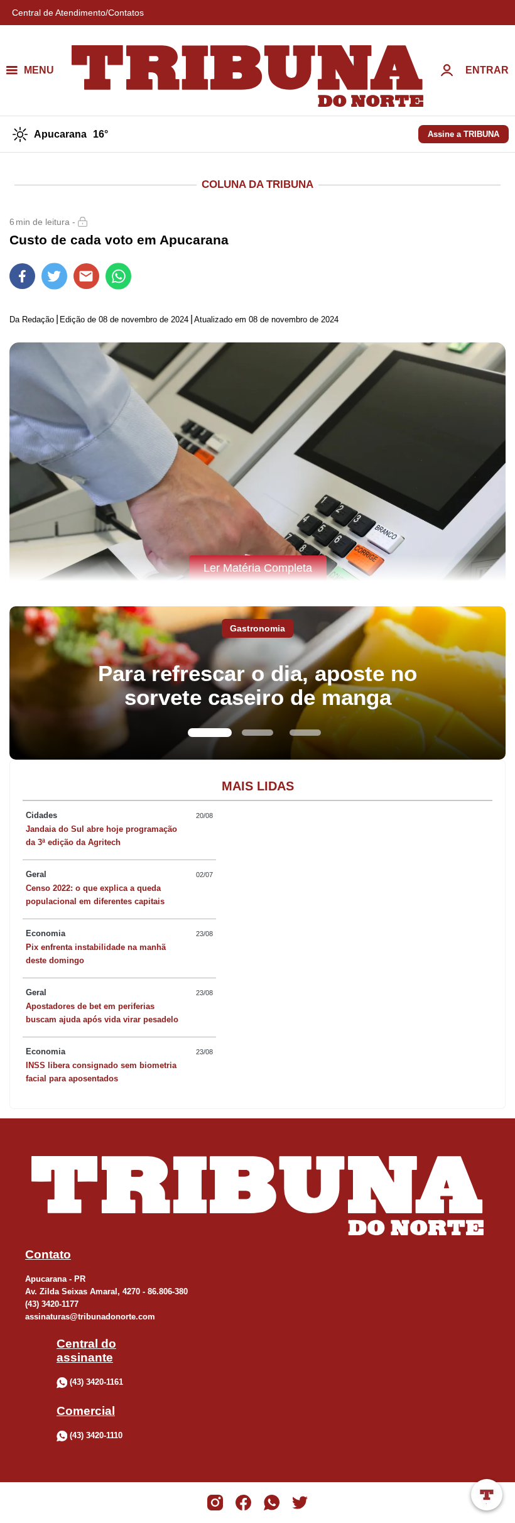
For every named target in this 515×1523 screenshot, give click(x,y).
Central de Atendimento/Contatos (78, 13)
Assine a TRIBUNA (463, 134)
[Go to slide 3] (305, 732)
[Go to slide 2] (257, 732)
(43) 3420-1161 (96, 1382)
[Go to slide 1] (210, 732)
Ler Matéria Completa (257, 568)
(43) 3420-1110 (96, 1435)
